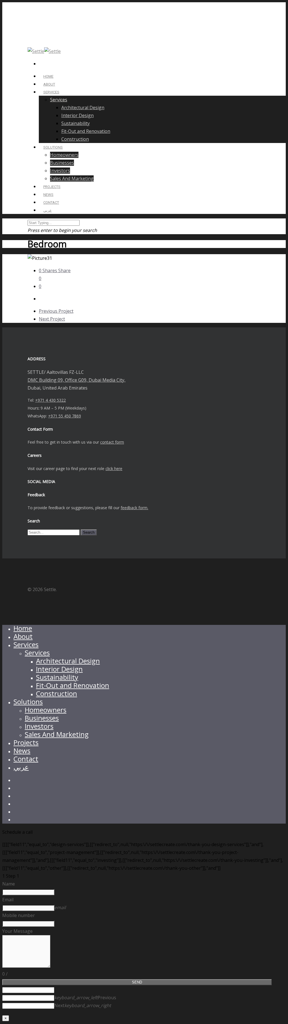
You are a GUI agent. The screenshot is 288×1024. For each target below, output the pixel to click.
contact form (112, 442)
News (22, 750)
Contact (26, 758)
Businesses (62, 163)
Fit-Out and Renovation (85, 131)
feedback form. (134, 507)
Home (23, 628)
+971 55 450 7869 (64, 416)
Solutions (28, 701)
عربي (47, 210)
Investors (60, 170)
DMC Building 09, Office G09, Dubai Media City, (76, 380)
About (23, 636)
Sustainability (75, 123)
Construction (75, 139)
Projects (26, 742)
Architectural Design (82, 107)
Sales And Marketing (72, 178)
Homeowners (64, 155)
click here (113, 468)
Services (51, 92)
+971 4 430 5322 (50, 400)
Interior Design (77, 115)
